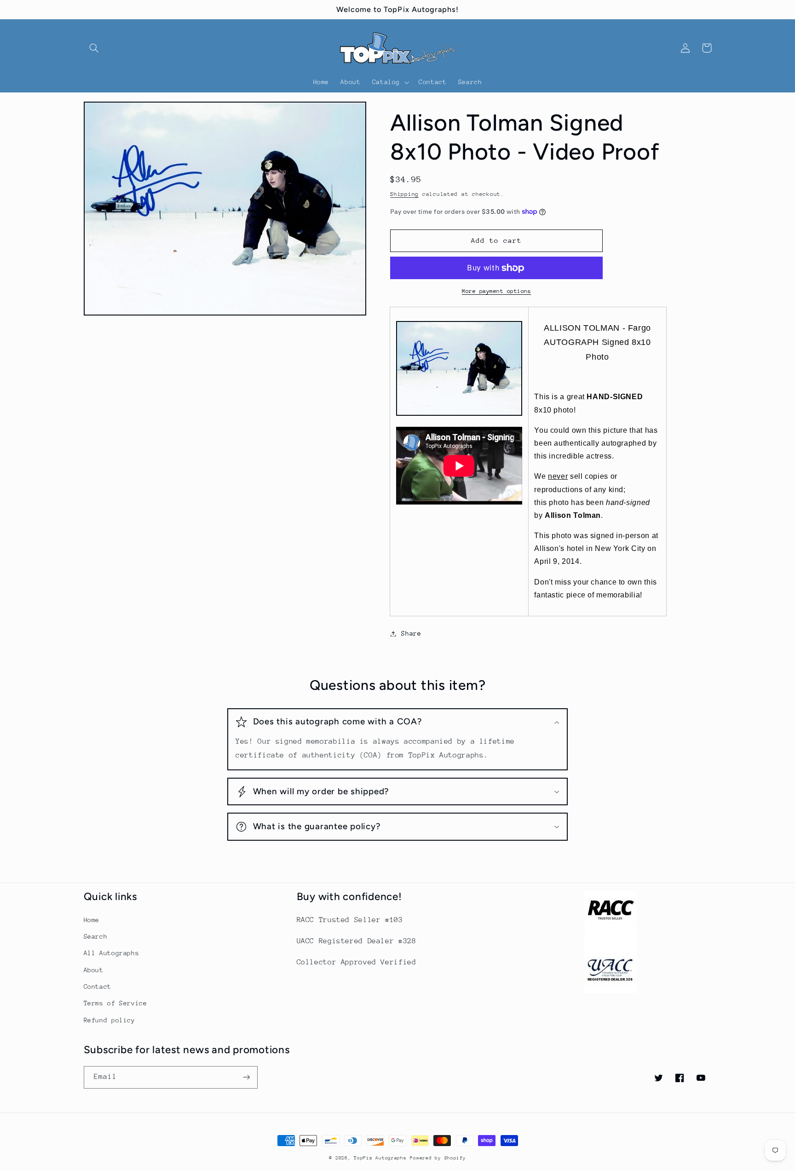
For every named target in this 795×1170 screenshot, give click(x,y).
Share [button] (411, 633)
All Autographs (111, 953)
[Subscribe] (246, 1077)
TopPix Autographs (380, 1158)
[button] (94, 47)
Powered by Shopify (438, 1158)
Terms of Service (115, 1003)
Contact (97, 986)
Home (92, 919)
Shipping (404, 194)
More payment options (496, 291)
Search (96, 936)
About (94, 970)
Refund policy (109, 1020)
